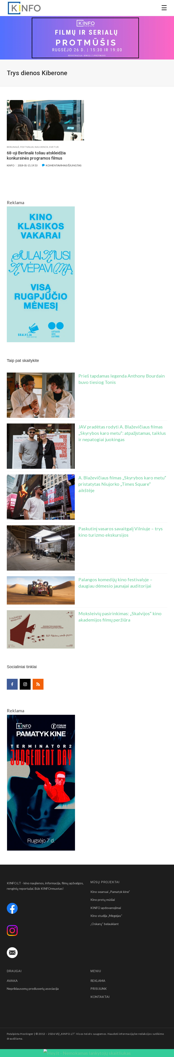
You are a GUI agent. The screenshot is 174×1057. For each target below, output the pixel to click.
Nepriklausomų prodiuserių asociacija (33, 988)
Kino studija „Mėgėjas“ (106, 916)
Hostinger (26, 1033)
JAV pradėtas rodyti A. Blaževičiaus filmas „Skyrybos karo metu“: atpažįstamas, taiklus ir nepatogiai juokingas (122, 433)
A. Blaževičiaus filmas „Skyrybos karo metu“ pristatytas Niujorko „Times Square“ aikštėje (122, 484)
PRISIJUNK (98, 988)
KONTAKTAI (100, 997)
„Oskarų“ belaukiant (104, 924)
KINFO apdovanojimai (105, 908)
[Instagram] (25, 684)
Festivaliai (27, 147)
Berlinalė (13, 147)
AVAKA (12, 981)
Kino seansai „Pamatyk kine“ (110, 892)
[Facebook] (12, 684)
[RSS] (38, 684)
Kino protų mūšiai (102, 900)
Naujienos (41, 147)
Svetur (54, 147)
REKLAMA (97, 981)
